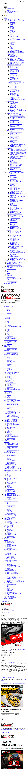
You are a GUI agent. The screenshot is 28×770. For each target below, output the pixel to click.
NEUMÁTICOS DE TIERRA (11, 381)
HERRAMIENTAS (14, 257)
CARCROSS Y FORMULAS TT (12, 495)
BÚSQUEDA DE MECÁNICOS (18, 63)
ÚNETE (17, 714)
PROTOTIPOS (13, 177)
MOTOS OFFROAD (15, 232)
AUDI (11, 48)
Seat (8, 321)
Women (14, 662)
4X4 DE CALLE (14, 219)
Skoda (8, 317)
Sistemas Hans (10, 409)
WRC (8, 270)
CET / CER (9, 275)
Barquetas (9, 471)
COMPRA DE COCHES (16, 51)
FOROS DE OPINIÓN (9, 267)
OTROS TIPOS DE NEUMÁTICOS (14, 98)
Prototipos (9, 475)
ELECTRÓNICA (14, 69)
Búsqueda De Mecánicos (12, 353)
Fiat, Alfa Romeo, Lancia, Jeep (14, 326)
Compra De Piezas (11, 415)
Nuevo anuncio (10, 8)
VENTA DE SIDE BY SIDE (16, 216)
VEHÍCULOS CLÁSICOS (10, 420)
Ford (8, 314)
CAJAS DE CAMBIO (15, 70)
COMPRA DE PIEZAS (15, 81)
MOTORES (12, 66)
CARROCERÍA (13, 73)
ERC (8, 271)
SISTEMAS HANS (14, 122)
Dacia (8, 333)
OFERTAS (12, 55)
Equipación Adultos (11, 460)
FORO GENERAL (11, 269)
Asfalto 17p (9, 379)
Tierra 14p (9, 384)
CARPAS (12, 255)
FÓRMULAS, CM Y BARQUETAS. (16, 172)
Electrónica (9, 360)
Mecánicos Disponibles (12, 352)
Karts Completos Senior (12, 447)
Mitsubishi (9, 313)
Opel (8, 322)
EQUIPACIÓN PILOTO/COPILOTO (13, 400)
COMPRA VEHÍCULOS (16, 191)
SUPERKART (13, 154)
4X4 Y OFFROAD (8, 518)
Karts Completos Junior (12, 446)
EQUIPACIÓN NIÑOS (15, 165)
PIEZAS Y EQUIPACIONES (11, 452)
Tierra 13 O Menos (11, 383)
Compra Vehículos (11, 491)
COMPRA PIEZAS (14, 244)
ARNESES (12, 103)
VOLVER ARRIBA (5, 732)
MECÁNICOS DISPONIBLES (17, 62)
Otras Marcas (10, 336)
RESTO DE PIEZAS (15, 167)
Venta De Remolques (12, 565)
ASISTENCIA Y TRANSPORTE (15, 246)
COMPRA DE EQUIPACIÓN (17, 129)
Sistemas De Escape (11, 362)
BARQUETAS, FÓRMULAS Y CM (12, 468)
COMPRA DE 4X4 (14, 227)
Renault (8, 310)
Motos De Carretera (11, 545)
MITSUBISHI (13, 27)
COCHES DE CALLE (9, 261)
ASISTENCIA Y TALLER (10, 558)
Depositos (9, 365)
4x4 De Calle (10, 525)
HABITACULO (7, 391)
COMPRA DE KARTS (15, 169)
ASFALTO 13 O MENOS (16, 83)
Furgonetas (9, 564)
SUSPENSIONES (14, 75)
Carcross (9, 497)
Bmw (8, 311)
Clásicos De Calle (11, 423)
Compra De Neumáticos (12, 416)
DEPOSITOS (13, 74)
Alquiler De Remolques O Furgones (15, 566)
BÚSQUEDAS (13, 56)
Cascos (8, 408)
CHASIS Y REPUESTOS (16, 159)
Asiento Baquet (10, 392)
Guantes (8, 405)
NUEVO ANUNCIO (6, 601)
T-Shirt (10, 662)
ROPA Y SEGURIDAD (12, 113)
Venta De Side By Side (12, 522)
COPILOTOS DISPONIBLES (17, 59)
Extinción (9, 397)
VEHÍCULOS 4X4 (8, 519)
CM (10, 176)
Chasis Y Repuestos (11, 455)
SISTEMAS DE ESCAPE (16, 71)
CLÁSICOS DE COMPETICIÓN (18, 133)
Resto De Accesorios (11, 399)
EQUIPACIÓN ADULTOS (16, 164)
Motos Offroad (10, 542)
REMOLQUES (13, 168)
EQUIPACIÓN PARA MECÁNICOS (15, 126)
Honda (8, 330)
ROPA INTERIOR (14, 120)
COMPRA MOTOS (14, 243)
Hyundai (9, 325)
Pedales (8, 396)
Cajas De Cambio (11, 361)
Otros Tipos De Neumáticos (13, 389)
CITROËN (12, 23)
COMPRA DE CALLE (15, 145)
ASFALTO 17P (13, 89)
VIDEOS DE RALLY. (12, 281)
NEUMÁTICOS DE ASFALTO (11, 372)
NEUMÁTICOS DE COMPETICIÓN (16, 82)
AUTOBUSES (13, 248)
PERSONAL (7, 345)
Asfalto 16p (9, 377)
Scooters (9, 546)
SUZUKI (12, 43)
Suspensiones (10, 366)
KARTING (9, 148)
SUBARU (12, 28)
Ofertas (8, 342)
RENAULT (12, 24)
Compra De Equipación (12, 419)
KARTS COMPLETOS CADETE (18, 150)
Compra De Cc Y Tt (11, 515)
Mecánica (9, 479)
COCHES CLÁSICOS (12, 130)
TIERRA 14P (13, 93)
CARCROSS (13, 195)
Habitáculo (9, 431)
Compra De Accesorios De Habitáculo (16, 417)
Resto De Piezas (10, 463)
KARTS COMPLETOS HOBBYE (18, 156)
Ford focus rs (7, 612)
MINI (11, 46)
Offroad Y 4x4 (10, 387)
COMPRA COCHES (12, 263)
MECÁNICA (13, 179)
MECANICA (13, 157)
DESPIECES (13, 238)
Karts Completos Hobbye (13, 450)
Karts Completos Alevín (12, 443)
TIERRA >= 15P (14, 94)
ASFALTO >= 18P (14, 90)
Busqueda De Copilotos (12, 349)
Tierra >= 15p (10, 385)
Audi (8, 334)
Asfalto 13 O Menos (11, 373)
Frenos (8, 368)
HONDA (12, 44)
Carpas (8, 568)
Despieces (9, 550)
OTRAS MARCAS (14, 50)
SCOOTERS (13, 236)
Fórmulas (9, 472)
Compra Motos (10, 556)
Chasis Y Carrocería (11, 482)
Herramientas (10, 569)
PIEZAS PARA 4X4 (9, 526)
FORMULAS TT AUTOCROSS (18, 196)
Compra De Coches (11, 338)
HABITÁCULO (11, 101)
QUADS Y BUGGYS (15, 218)
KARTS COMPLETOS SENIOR (18, 153)
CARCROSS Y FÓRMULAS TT (15, 193)
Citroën (8, 309)
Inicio (5, 608)
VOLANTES (13, 105)
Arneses (8, 393)
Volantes (9, 395)
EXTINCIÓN (13, 108)
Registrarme (9, 12)
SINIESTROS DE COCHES (14, 265)
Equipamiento (10, 552)
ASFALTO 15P (13, 86)
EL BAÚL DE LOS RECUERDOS (15, 266)
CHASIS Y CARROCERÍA (16, 181)
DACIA (11, 47)
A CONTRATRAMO (12, 282)
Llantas (8, 370)
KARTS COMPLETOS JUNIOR (18, 152)
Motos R (9, 544)
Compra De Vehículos (12, 572)
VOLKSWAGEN (14, 36)
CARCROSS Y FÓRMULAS (11, 494)
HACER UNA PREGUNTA (7, 677)
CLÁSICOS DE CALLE (16, 132)
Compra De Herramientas (13, 573)
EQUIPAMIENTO (14, 239)
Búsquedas (9, 344)
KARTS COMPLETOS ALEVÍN (18, 149)
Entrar (8, 10)
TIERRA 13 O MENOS (15, 91)
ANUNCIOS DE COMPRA (10, 337)
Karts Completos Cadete (12, 444)
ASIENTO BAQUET (15, 102)
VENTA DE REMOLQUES (16, 251)
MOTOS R (12, 234)
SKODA (12, 32)
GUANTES (12, 118)
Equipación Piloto (11, 513)
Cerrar (5, 7)
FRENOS (12, 77)
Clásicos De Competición (13, 424)
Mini (8, 332)
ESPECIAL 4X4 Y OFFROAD (14, 214)
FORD (11, 30)
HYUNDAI (12, 38)
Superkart (9, 448)
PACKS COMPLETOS (15, 114)
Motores (8, 357)
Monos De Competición (12, 403)
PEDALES (12, 106)
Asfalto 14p (9, 374)
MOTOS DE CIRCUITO (16, 231)
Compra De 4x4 (10, 536)
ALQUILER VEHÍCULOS (10, 340)
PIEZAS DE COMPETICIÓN (14, 65)
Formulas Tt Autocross (12, 498)
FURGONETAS (14, 250)
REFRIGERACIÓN (14, 67)
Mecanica (9, 454)
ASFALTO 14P (13, 85)
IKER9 (10, 647)
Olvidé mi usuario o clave (13, 11)
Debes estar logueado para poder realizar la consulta (13, 683)
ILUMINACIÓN (14, 78)
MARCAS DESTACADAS (10, 306)
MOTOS (9, 230)
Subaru (8, 319)
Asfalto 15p (9, 376)
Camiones (9, 561)
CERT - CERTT (10, 274)
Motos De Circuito (11, 541)
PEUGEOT (12, 22)
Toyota (8, 328)
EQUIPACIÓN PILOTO (16, 208)
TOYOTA (12, 42)
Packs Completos (11, 401)
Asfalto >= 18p (10, 380)
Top (18, 662)
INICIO (5, 18)
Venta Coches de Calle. (9, 611)
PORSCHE (12, 31)
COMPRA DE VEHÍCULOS (17, 258)
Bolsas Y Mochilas (11, 411)
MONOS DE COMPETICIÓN (17, 116)
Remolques (9, 451)
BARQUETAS (13, 173)
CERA (8, 273)
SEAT (11, 34)
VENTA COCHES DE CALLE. (14, 262)
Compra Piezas (10, 557)
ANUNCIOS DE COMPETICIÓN (12, 19)
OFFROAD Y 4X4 (14, 95)
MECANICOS (7, 350)
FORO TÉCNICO (11, 277)
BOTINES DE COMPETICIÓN (17, 117)
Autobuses (9, 562)
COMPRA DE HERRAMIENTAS (18, 259)
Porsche (8, 315)
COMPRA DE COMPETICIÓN (17, 144)
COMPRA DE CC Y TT (15, 211)
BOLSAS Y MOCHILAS (16, 124)
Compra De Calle (11, 438)
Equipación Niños (11, 462)
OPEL (11, 35)
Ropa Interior (10, 407)
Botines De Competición (12, 404)
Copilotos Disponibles (12, 348)
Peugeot (8, 307)
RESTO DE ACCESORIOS (16, 109)
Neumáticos (9, 434)
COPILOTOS (7, 346)
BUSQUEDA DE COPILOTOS (17, 61)
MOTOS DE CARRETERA (16, 235)
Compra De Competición (12, 436)
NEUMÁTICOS (14, 142)
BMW (11, 26)
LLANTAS (12, 79)
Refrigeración (10, 358)
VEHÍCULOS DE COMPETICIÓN (15, 20)
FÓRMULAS (13, 175)
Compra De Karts (11, 466)
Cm (7, 474)
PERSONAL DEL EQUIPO (13, 58)
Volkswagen (9, 323)
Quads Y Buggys (11, 523)
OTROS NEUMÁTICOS (10, 388)
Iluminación (9, 369)
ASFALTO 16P (13, 87)
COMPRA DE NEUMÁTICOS (17, 99)
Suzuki (8, 329)
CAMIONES (13, 247)
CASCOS (12, 121)
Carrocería (9, 364)
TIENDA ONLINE (8, 283)
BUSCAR (17, 300)
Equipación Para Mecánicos (13, 412)
